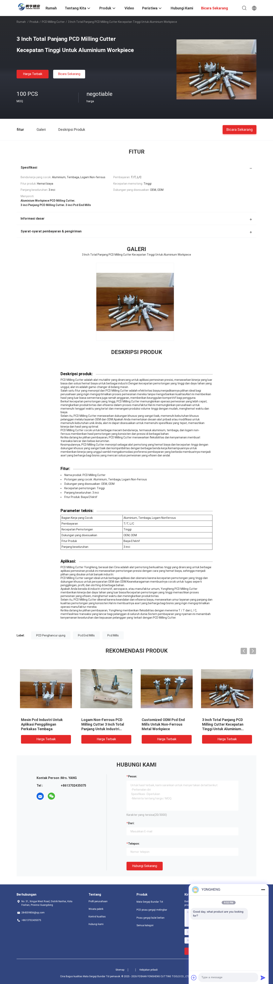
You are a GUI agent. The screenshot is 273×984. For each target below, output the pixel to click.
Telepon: (134, 843)
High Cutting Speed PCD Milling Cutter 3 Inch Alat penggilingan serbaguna (102, 724)
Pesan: (132, 776)
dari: (131, 823)
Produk (34, 21)
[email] (40, 796)
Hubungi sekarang (144, 866)
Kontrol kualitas (97, 916)
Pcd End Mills (86, 635)
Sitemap (120, 969)
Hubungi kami (96, 924)
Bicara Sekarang (69, 74)
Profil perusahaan (98, 901)
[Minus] (263, 889)
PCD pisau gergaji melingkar (151, 909)
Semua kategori (144, 925)
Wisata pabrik (96, 909)
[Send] (263, 977)
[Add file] (194, 977)
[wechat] (51, 796)
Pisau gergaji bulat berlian (150, 917)
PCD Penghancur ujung (50, 635)
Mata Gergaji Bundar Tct (149, 901)
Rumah (21, 21)
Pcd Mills (113, 635)
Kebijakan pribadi (148, 969)
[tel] (62, 796)
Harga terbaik (32, 74)
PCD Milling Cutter (53, 21)
